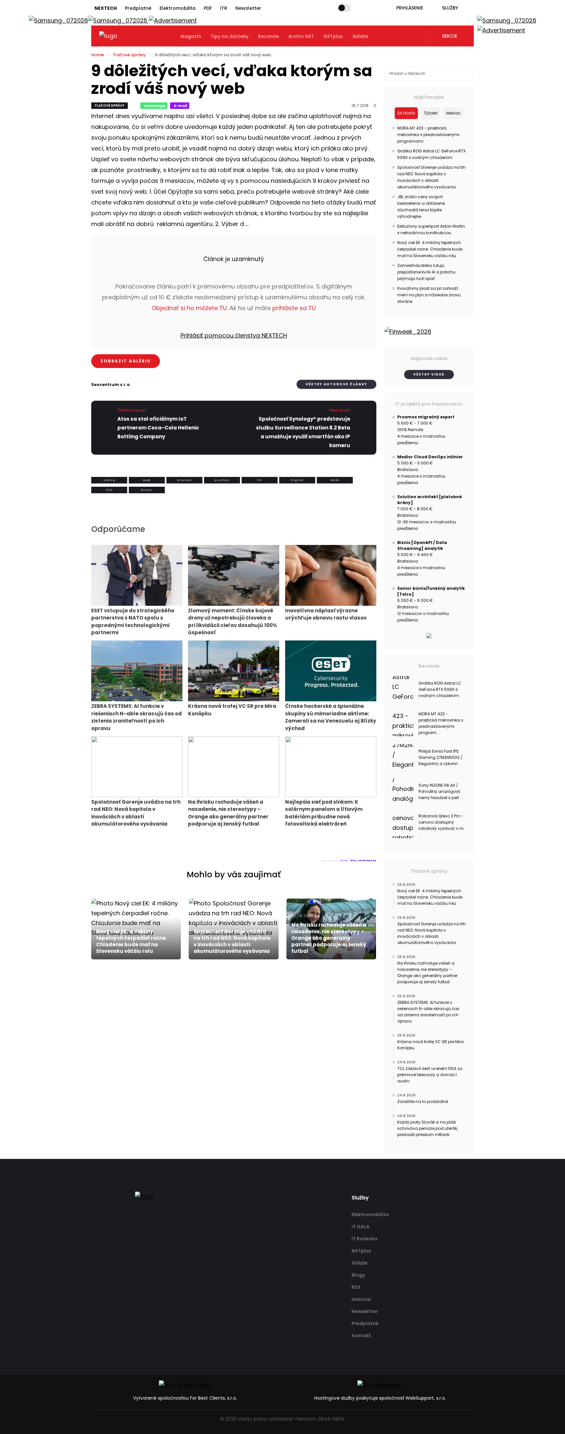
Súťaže (360, 36)
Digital (297, 480)
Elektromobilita (178, 8)
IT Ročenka (364, 1238)
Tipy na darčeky (229, 36)
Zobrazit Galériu (125, 361)
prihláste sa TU (294, 308)
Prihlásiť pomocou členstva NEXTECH (233, 335)
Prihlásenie (409, 8)
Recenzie (268, 36)
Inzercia (361, 1299)
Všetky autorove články (336, 384)
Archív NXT (301, 36)
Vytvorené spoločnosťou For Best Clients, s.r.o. (185, 1398)
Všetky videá (429, 374)
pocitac (221, 480)
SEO (109, 490)
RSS (355, 1287)
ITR (223, 8)
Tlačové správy (129, 55)
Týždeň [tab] (431, 113)
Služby (450, 8)
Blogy (358, 1275)
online (109, 480)
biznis (147, 490)
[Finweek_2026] (429, 332)
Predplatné (138, 8)
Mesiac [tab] (453, 113)
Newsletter (248, 8)
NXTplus (333, 36)
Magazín (190, 36)
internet (184, 480)
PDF (208, 8)
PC (259, 480)
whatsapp (154, 105)
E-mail (180, 105)
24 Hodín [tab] (406, 113)
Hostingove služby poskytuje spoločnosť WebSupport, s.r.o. (380, 1398)
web (147, 480)
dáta (334, 480)
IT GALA (360, 1226)
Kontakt (361, 1335)
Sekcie (449, 36)
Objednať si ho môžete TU (189, 308)
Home (97, 55)
